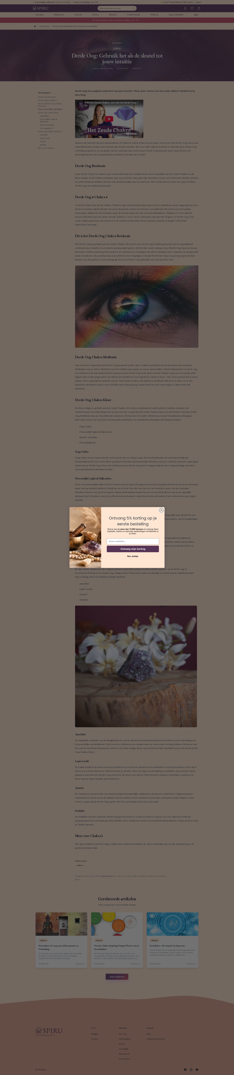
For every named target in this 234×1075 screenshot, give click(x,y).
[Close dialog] (161, 510)
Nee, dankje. (133, 556)
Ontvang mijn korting (133, 549)
